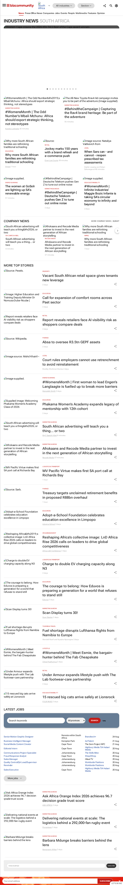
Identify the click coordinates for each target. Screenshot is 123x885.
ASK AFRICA (47, 805)
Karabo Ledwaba (12, 129)
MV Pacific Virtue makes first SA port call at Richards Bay (77, 473)
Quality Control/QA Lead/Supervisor (20, 762)
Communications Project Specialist (20, 753)
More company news (101, 221)
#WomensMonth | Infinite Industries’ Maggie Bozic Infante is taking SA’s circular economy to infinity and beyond (100, 195)
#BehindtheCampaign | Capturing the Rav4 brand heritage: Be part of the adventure (90, 113)
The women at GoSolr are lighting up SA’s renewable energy (20, 189)
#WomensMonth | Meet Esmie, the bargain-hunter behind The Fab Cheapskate (77, 655)
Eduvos (45, 600)
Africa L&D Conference (51, 551)
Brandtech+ (90, 736)
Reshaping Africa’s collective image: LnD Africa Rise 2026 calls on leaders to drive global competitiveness (80, 541)
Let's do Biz (116, 883)
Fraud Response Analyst (15, 756)
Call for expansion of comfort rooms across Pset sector (77, 300)
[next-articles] (117, 230)
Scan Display (47, 617)
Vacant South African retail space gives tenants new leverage (80, 278)
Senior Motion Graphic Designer (18, 736)
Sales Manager (11, 759)
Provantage (47, 827)
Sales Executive (11, 770)
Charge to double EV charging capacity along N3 (78, 566)
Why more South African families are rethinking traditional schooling (22, 158)
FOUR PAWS (47, 702)
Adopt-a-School (48, 524)
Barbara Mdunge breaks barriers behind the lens (77, 842)
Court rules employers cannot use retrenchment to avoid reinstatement (80, 362)
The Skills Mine (92, 753)
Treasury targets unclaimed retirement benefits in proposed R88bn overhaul (79, 495)
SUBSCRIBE (105, 881)
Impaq (7, 167)
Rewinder (8, 765)
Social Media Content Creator (17, 744)
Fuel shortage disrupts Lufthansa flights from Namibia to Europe (78, 633)
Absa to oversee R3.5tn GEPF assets (71, 342)
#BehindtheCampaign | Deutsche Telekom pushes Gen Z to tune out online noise (61, 198)
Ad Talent (89, 741)
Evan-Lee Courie (51, 160)
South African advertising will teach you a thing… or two (20, 242)
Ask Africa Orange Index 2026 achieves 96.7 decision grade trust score (77, 798)
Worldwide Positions (94, 762)
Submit (116, 221)
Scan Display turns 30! (60, 613)
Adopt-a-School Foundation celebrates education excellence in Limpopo (73, 517)
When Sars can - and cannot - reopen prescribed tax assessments (98, 157)
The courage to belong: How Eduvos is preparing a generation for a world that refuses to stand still (79, 590)
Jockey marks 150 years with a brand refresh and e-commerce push (61, 152)
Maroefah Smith (49, 391)
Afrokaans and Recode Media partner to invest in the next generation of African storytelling (59, 246)
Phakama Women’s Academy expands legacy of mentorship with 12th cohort (80, 406)
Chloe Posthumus (49, 662)
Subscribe (111, 866)
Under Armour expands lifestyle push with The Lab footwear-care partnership (79, 677)
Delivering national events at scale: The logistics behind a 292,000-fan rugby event (76, 820)
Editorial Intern (10, 748)
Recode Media (50, 238)
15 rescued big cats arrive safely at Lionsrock (78, 697)
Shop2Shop (90, 756)
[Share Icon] (115, 284)
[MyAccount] (117, 5)
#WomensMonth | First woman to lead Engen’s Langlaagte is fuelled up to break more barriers (79, 384)
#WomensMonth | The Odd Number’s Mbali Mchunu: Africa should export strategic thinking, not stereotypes (29, 118)
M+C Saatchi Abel (12, 235)
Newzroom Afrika (49, 849)
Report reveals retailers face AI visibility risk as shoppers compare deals (79, 322)
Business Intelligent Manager (17, 741)
